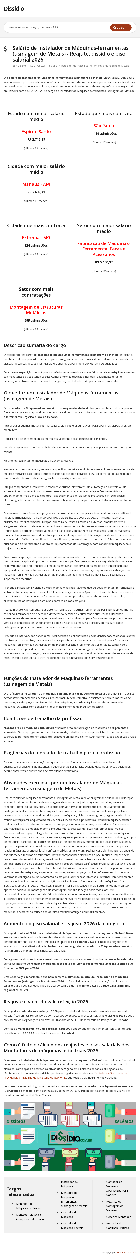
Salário (22, 65)
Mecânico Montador (118, 1217)
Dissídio (14, 8)
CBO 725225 (37, 65)
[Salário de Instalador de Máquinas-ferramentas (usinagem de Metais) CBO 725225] (70, 1170)
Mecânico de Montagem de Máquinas (115, 1206)
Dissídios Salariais (126, 1252)
